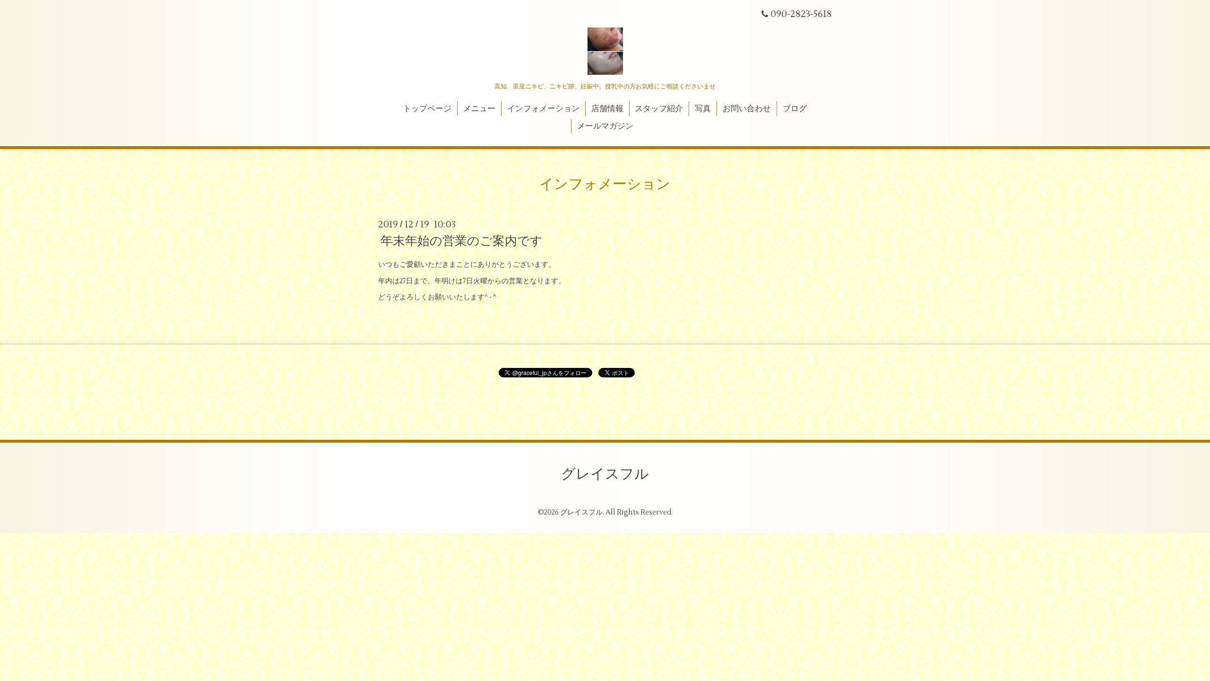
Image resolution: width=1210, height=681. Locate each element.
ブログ (795, 109)
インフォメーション (543, 109)
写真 (703, 109)
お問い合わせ (747, 109)
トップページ (427, 109)
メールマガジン (605, 126)
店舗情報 (607, 109)
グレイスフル (605, 474)
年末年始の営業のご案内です (461, 241)
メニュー (479, 109)
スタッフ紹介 (659, 109)
